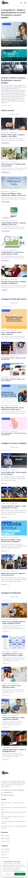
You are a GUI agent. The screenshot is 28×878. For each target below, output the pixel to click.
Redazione (4, 832)
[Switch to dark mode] (21, 2)
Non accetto (8, 874)
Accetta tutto (20, 874)
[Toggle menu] (25, 2)
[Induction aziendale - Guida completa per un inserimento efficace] (14, 68)
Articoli (3, 799)
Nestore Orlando (5, 162)
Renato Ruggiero (5, 132)
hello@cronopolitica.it (8, 795)
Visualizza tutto (14, 114)
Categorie (4, 846)
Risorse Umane (5, 63)
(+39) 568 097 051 (7, 792)
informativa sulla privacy (19, 871)
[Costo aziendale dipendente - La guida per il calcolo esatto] (14, 55)
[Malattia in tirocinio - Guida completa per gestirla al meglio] (14, 34)
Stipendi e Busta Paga (7, 50)
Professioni (4, 289)
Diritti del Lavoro (6, 24)
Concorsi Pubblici (5, 201)
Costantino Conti (5, 250)
